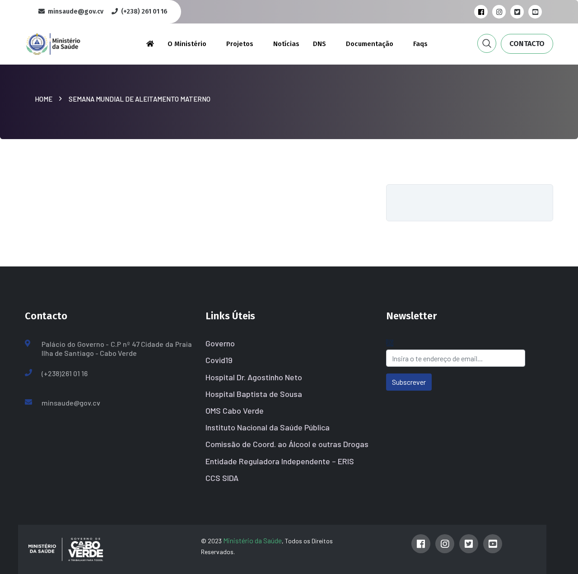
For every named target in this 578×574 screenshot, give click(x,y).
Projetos (239, 44)
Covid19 (219, 360)
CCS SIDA (221, 478)
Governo (220, 343)
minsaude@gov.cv (71, 402)
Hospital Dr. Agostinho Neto (253, 377)
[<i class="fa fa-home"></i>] (150, 44)
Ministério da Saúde (252, 540)
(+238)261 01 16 (65, 373)
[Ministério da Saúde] (68, 42)
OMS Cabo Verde (234, 410)
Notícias (286, 44)
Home (45, 99)
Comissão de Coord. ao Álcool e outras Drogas (286, 444)
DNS (319, 44)
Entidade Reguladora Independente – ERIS (279, 461)
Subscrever (409, 382)
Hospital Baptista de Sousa (253, 394)
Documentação (369, 44)
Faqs (420, 44)
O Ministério (187, 44)
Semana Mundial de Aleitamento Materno (139, 99)
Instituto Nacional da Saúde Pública (267, 427)
